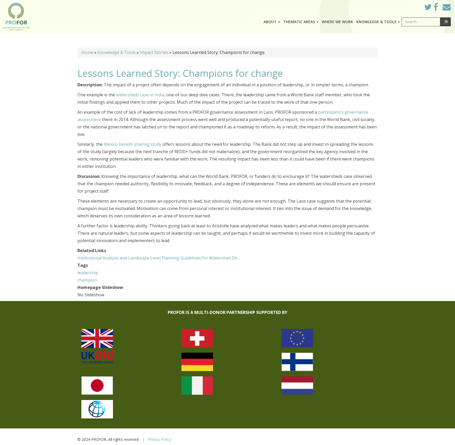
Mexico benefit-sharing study (132, 144)
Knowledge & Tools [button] (376, 21)
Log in (413, 6)
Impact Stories (154, 52)
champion (87, 280)
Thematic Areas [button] (299, 21)
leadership (87, 273)
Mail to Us (447, 7)
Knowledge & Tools (116, 52)
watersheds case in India (140, 95)
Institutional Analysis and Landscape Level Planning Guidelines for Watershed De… (158, 258)
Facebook (440, 8)
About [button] (271, 21)
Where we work (337, 21)
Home (87, 52)
